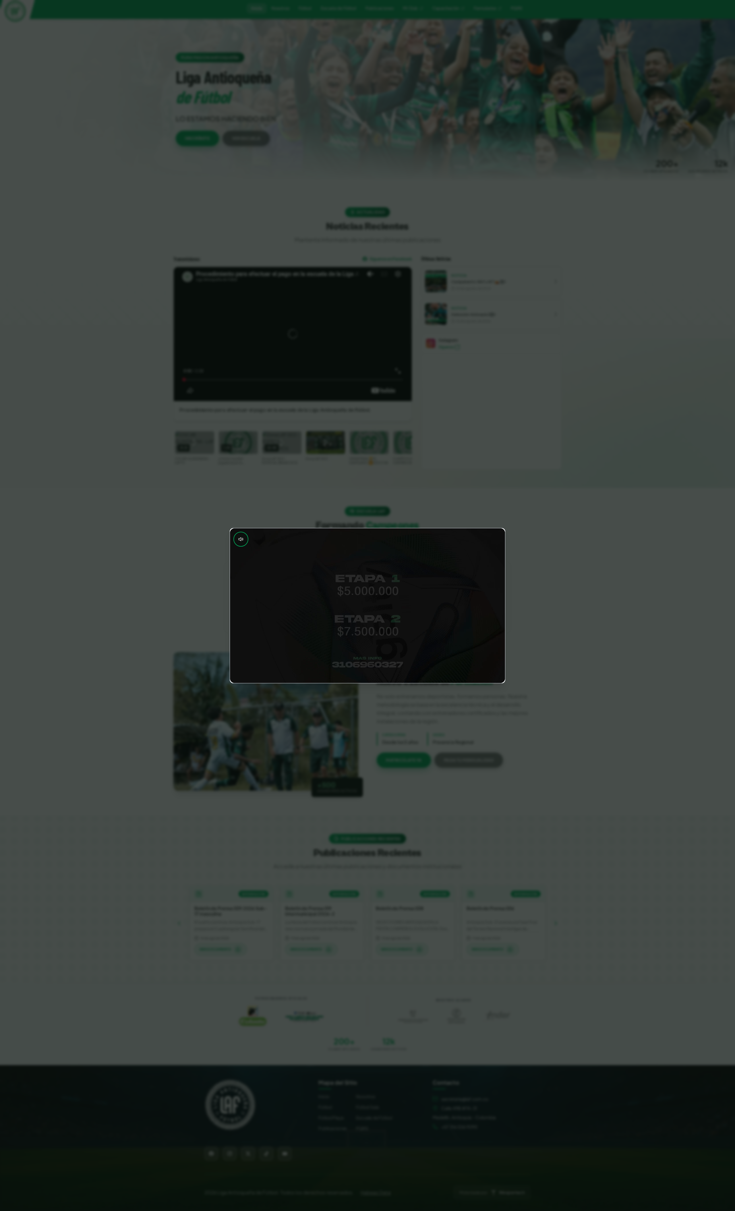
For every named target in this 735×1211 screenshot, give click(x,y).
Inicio (256, 8)
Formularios (485, 8)
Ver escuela (246, 138)
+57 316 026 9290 (459, 1126)
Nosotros (365, 1096)
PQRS (362, 1128)
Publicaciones (332, 1128)
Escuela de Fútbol (374, 1117)
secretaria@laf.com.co (464, 1099)
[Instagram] (230, 1153)
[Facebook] (211, 1153)
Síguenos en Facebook (391, 258)
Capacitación (445, 8)
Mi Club (410, 8)
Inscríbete (197, 138)
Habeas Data (376, 1192)
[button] (491, 281)
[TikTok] (266, 1153)
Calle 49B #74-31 (459, 1108)
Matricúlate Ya (404, 760)
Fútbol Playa (330, 1117)
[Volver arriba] (230, 1105)
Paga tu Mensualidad (469, 760)
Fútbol (325, 1107)
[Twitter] (248, 1153)
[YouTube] (285, 1153)
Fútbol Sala (367, 1107)
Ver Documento (215, 949)
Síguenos (446, 347)
